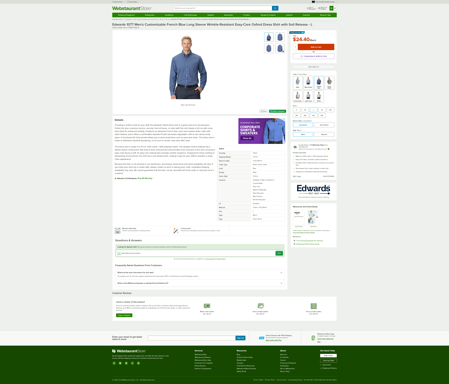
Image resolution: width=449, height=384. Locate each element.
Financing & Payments (288, 363)
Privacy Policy (221, 259)
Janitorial (289, 15)
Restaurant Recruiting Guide (315, 244)
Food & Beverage (190, 15)
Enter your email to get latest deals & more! (127, 338)
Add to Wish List (313, 67)
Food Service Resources (246, 366)
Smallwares (169, 15)
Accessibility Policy (295, 380)
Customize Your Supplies (204, 363)
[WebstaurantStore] (141, 351)
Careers (283, 360)
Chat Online (326, 365)
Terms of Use (210, 259)
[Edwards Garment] (313, 189)
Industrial (306, 15)
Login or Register (124, 315)
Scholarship (284, 366)
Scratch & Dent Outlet (245, 357)
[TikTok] (132, 363)
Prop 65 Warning (145, 178)
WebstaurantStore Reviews (246, 368)
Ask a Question (279, 111)
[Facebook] (126, 363)
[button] (268, 37)
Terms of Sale (258, 380)
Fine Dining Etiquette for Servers (315, 241)
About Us (283, 354)
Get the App (133, 2)
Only (294, 36)
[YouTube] (120, 363)
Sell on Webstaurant (287, 368)
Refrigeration (149, 15)
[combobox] (222, 8)
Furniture (246, 15)
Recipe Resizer (200, 366)
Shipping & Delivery (329, 368)
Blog (238, 354)
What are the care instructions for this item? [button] (135, 272)
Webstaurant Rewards (202, 357)
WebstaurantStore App (203, 360)
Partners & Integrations (203, 368)
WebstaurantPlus (201, 354)
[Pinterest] (138, 363)
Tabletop (210, 15)
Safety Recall (241, 371)
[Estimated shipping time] (328, 149)
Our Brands (284, 357)
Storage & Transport (268, 15)
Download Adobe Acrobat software (304, 232)
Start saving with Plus (274, 340)
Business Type (325, 15)
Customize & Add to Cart (315, 56)
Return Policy (285, 371)
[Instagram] (114, 363)
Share (265, 111)
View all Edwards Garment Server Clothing (313, 197)
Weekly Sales (241, 360)
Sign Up (240, 338)
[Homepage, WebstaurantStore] (132, 8)
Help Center (118, 2)
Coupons (240, 363)
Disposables (228, 15)
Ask (279, 253)
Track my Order (328, 360)
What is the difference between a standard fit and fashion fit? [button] (142, 283)
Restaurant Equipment (126, 15)
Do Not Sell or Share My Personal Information (320, 380)
